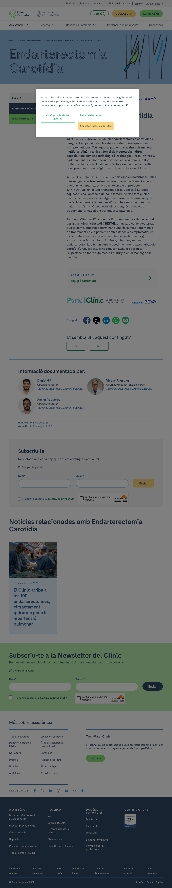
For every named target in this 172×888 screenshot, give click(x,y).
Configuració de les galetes (58, 117)
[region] (87, 113)
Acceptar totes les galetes (96, 126)
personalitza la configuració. (111, 105)
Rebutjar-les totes (90, 115)
